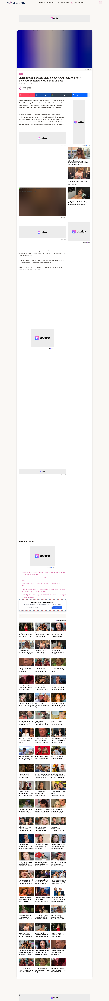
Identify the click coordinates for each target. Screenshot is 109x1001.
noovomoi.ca (27, 616)
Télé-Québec (87, 69)
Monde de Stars (27, 87)
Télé (21, 74)
